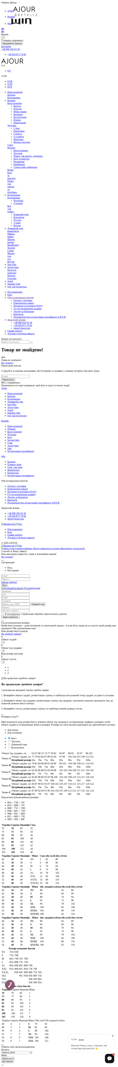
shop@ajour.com (15, 519)
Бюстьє (17, 106)
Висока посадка (22, 142)
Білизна (11, 95)
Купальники (13, 97)
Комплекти (13, 231)
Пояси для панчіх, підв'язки (28, 156)
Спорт (10, 250)
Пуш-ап (18, 108)
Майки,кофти (11, 235)
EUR (9, 81)
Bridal (10, 170)
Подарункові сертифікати (20, 451)
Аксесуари (13, 267)
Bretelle (11, 16)
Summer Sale (13, 284)
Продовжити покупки (12, 43)
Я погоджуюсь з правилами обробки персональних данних (36, 614)
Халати (11, 247)
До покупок (7, 1061)
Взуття (17, 225)
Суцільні (18, 203)
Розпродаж (13, 472)
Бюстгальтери (14, 103)
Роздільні (18, 200)
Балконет (18, 114)
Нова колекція (14, 92)
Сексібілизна (11, 146)
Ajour (10, 11)
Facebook (18, 588)
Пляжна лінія (14, 464)
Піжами (11, 429)
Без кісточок (20, 117)
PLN (9, 87)
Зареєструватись (10, 617)
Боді (9, 437)
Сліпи (17, 128)
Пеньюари (19, 161)
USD (9, 84)
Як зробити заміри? (11, 634)
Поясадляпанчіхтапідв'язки (12, 187)
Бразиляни (19, 131)
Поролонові (20, 122)
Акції (10, 281)
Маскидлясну (10, 256)
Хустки (17, 220)
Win (9, 23)
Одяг (10, 443)
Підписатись (8, 380)
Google (36, 588)
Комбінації (19, 164)
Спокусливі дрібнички (25, 167)
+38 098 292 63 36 (10, 49)
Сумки (17, 222)
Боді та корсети (22, 159)
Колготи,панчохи (12, 271)
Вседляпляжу (10, 209)
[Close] (2, 560)
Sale (9, 448)
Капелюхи (19, 217)
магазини (6, 46)
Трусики (11, 125)
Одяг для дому (15, 467)
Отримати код (37, 604)
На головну (7, 363)
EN (9, 70)
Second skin (13, 440)
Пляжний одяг (21, 214)
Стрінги (18, 134)
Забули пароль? (9, 582)
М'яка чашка (20, 111)
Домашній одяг (15, 228)
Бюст (14, 738)
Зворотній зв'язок (16, 319)
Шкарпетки (13, 470)
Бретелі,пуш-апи (11, 277)
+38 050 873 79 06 (16, 54)
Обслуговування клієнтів (20, 297)
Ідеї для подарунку (17, 286)
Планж (17, 120)
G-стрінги (19, 136)
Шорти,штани (11, 241)
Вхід (4, 585)
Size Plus (11, 264)
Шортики (19, 139)
